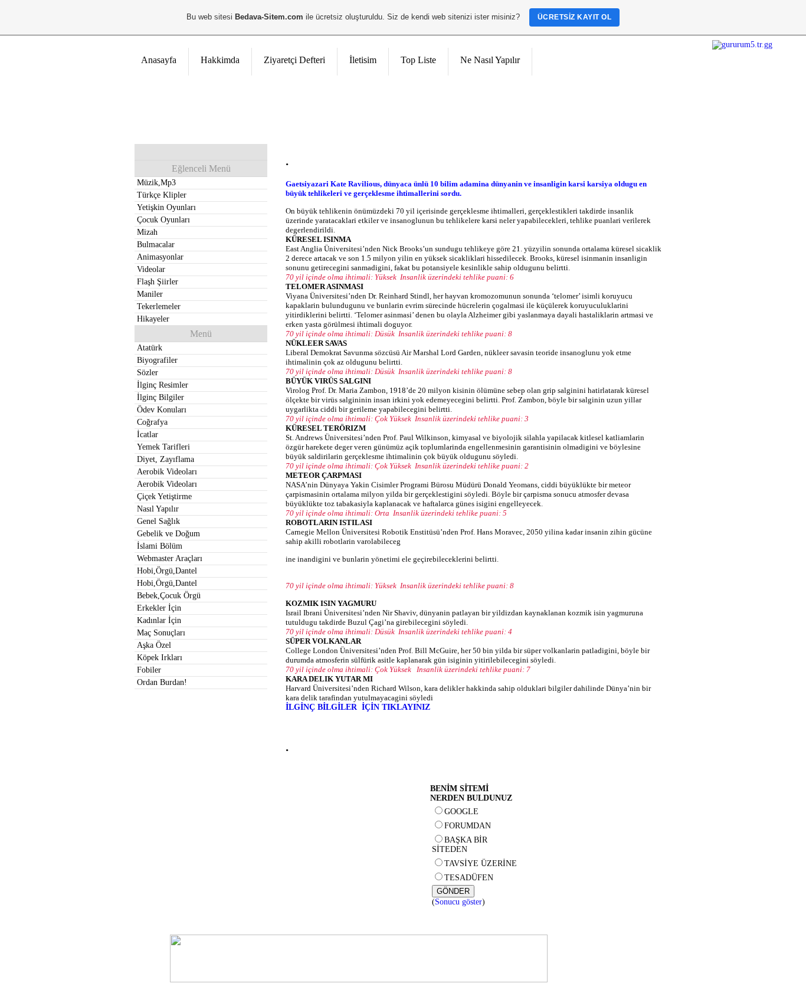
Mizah (147, 232)
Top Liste (418, 60)
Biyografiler (157, 360)
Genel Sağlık (158, 521)
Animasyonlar (160, 257)
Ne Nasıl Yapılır (490, 60)
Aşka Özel (154, 645)
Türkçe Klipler (161, 195)
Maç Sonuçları (161, 632)
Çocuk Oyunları (163, 219)
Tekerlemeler (159, 306)
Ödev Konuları (161, 409)
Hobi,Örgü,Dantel (167, 570)
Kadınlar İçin (159, 620)
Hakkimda (220, 60)
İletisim (362, 60)
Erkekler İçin (159, 608)
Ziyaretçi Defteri (294, 60)
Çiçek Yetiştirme (164, 496)
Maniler (150, 294)
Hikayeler (153, 318)
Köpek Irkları (159, 657)
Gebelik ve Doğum (168, 533)
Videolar (151, 269)
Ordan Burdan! (162, 682)
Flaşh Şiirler (157, 281)
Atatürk (149, 347)
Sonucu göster (458, 901)
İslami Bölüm (159, 546)
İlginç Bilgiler (160, 397)
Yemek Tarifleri (163, 446)
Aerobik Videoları (167, 471)
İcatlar (147, 434)
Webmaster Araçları (169, 558)
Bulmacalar (156, 244)
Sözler (147, 372)
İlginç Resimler (162, 385)
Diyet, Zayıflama (165, 459)
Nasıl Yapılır (158, 508)
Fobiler (149, 670)
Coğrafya (152, 422)
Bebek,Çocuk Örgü (169, 595)
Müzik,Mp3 (156, 182)
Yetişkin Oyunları (166, 207)
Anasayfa (158, 60)
